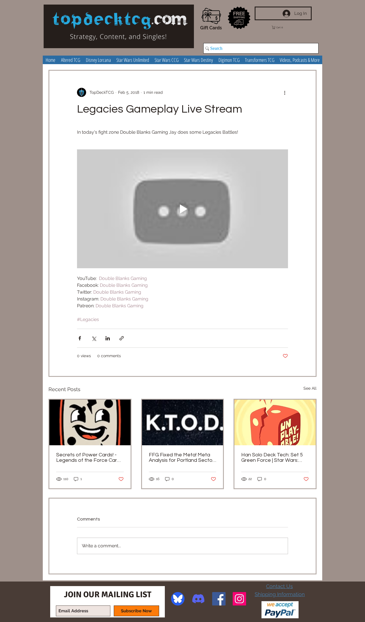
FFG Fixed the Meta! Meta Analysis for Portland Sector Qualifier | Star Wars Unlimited (181, 457)
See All (310, 388)
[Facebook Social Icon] (219, 598)
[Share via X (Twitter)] (93, 338)
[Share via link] (121, 338)
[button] (281, 27)
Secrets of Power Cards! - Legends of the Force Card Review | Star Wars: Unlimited (89, 457)
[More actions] (284, 92)
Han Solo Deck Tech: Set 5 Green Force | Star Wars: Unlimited (272, 457)
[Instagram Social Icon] (239, 598)
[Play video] (182, 208)
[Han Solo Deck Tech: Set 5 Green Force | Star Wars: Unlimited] (275, 422)
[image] (177, 598)
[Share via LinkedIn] (107, 338)
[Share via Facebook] (79, 338)
